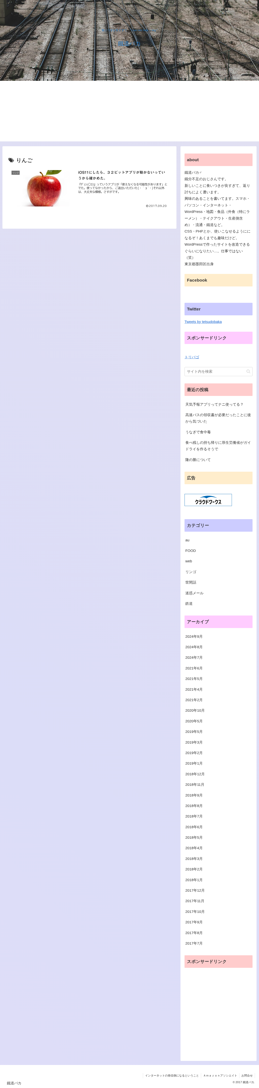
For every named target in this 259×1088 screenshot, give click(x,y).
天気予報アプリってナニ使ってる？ (214, 404)
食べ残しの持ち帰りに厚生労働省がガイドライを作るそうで (218, 446)
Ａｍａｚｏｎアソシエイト (220, 1075)
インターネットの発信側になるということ (172, 1075)
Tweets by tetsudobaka (203, 322)
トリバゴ (192, 357)
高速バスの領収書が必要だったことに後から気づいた (218, 418)
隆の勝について (198, 460)
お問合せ (247, 1075)
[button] (248, 371)
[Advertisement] (129, 111)
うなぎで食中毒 (198, 432)
